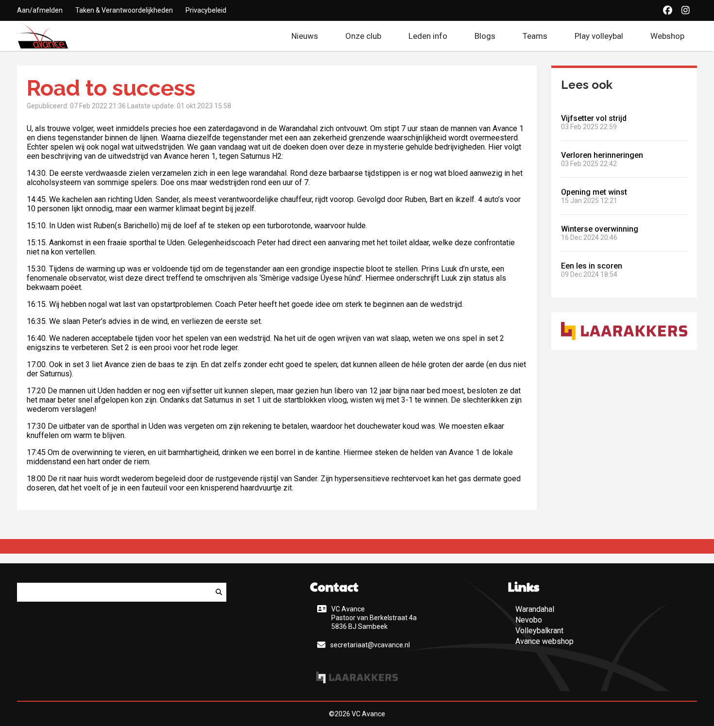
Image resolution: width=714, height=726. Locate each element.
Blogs (485, 36)
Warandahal (534, 609)
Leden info (427, 36)
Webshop (673, 36)
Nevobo (528, 620)
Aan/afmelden (40, 10)
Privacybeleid (206, 10)
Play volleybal (599, 36)
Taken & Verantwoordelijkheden (124, 10)
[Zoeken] (218, 592)
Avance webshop (544, 641)
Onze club (363, 36)
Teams (535, 36)
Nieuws (304, 36)
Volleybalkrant (539, 630)
